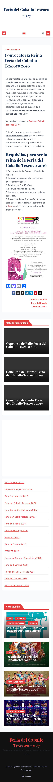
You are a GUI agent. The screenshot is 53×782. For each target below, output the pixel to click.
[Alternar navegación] (24, 33)
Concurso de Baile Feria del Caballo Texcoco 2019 (38, 303)
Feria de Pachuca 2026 (16, 565)
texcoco (33, 623)
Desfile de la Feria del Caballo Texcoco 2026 (22, 658)
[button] (43, 33)
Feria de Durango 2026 (16, 530)
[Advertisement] (26, 448)
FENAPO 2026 (12, 537)
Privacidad (26, 776)
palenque (20, 619)
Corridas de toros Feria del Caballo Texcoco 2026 (26, 687)
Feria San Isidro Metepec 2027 (20, 517)
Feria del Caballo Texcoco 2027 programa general (25, 629)
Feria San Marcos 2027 (16, 496)
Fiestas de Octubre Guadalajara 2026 (23, 558)
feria (10, 206)
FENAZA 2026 (12, 551)
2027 (9, 619)
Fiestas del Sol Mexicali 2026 (19, 571)
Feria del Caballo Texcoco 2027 (20, 503)
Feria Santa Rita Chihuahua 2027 (21, 510)
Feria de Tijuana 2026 (15, 544)
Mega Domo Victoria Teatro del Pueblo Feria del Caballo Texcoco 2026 (26, 718)
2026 (9, 653)
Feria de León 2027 (14, 482)
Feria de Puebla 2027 (15, 523)
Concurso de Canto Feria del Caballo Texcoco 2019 (24, 401)
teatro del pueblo (15, 623)
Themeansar (26, 770)
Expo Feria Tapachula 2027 (18, 489)
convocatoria (12, 50)
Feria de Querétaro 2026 (17, 585)
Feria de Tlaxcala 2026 (16, 578)
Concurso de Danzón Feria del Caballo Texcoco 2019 (25, 373)
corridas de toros (15, 682)
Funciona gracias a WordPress (18, 767)
